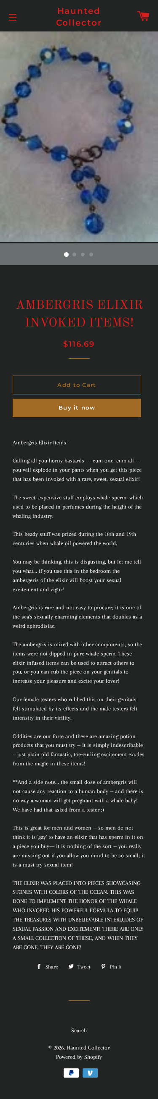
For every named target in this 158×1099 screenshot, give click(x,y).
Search (79, 1030)
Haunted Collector (79, 17)
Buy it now (77, 407)
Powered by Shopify (79, 1057)
